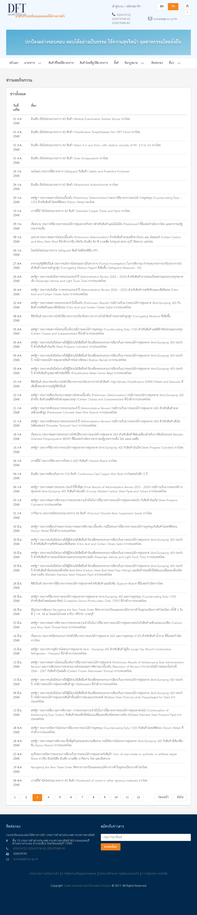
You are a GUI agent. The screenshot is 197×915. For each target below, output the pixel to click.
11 (127, 797)
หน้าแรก (13, 63)
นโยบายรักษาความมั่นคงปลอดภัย (119, 874)
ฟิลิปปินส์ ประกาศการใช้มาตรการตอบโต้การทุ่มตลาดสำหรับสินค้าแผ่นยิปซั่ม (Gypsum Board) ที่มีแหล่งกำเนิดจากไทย (97, 584)
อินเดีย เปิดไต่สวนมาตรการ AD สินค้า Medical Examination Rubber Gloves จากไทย (80, 119)
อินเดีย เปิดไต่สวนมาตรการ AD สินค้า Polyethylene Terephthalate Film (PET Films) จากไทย (85, 132)
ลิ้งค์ (116, 63)
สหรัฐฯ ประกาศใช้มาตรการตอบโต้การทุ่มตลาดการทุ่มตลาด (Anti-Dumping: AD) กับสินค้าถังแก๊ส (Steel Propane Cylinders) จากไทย (107, 448)
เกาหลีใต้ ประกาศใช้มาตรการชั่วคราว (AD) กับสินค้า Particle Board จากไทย (74, 461)
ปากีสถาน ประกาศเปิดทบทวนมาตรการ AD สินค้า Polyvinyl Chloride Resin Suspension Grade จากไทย (91, 513)
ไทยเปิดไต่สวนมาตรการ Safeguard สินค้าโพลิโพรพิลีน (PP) (64, 251)
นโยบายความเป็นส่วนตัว (44, 874)
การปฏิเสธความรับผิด (154, 874)
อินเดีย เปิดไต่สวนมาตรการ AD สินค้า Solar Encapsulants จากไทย (69, 158)
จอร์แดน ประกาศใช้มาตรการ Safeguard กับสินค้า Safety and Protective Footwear (80, 172)
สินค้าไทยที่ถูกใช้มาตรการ (94, 63)
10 (116, 797)
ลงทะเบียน (110, 847)
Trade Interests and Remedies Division (87, 886)
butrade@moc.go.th (165, 19)
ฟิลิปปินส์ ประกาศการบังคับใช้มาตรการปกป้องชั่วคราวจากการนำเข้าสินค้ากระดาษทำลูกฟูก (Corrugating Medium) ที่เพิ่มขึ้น (101, 316)
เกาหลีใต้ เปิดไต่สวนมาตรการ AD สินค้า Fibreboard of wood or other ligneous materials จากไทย (89, 781)
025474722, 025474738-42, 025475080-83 (121, 19)
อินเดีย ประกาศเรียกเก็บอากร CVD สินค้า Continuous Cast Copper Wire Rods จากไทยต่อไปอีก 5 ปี (89, 474)
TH (173, 6)
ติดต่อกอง (157, 63)
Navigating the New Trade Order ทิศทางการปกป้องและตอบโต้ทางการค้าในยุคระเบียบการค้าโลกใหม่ (89, 767)
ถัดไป (180, 797)
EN (162, 6)
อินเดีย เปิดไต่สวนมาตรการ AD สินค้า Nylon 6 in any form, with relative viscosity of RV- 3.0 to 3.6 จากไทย (96, 145)
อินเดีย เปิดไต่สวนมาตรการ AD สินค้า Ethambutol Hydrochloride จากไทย (74, 185)
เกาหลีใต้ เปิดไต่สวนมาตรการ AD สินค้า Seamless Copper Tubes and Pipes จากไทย (80, 211)
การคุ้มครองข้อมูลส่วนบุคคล (79, 874)
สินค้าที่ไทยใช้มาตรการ (61, 63)
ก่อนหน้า (163, 797)
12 (138, 797)
